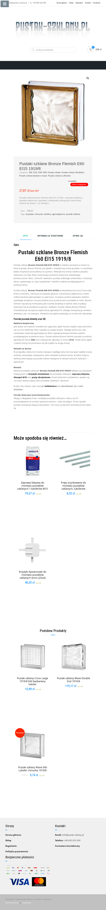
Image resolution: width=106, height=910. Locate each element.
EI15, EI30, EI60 (40, 172)
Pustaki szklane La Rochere (59, 176)
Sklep (71, 3)
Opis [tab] (25, 236)
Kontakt (88, 3)
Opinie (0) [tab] (78, 236)
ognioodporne (58, 214)
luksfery (47, 214)
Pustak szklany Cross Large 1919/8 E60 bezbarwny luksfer (32, 681)
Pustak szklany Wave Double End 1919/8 (73, 680)
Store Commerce (12, 902)
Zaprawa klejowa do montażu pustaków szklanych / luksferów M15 (32, 485)
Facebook (96, 3)
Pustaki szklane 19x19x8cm (73, 172)
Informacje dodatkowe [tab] (50, 236)
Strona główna (61, 3)
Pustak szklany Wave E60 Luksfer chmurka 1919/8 (32, 769)
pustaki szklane (73, 214)
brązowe (30, 214)
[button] (87, 78)
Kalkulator (79, 3)
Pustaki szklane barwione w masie (33, 176)
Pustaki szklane (54, 172)
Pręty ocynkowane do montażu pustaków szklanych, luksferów (73, 485)
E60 (30, 172)
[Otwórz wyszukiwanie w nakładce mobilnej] (53, 50)
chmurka (39, 214)
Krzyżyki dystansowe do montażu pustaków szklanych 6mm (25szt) (32, 574)
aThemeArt (26, 902)
